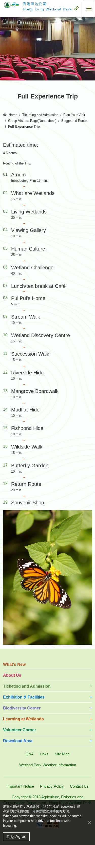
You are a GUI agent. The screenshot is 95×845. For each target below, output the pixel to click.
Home (13, 115)
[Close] (89, 822)
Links (44, 754)
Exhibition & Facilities (24, 697)
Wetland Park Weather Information (47, 765)
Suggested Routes (74, 121)
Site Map (62, 754)
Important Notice (20, 786)
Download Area (17, 741)
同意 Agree (16, 836)
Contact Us (79, 786)
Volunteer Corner (19, 730)
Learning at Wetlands (23, 719)
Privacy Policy (52, 786)
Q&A (30, 754)
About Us (12, 675)
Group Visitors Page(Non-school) (32, 121)
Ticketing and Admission (40, 115)
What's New (14, 664)
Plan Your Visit (74, 115)
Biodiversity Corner (22, 708)
